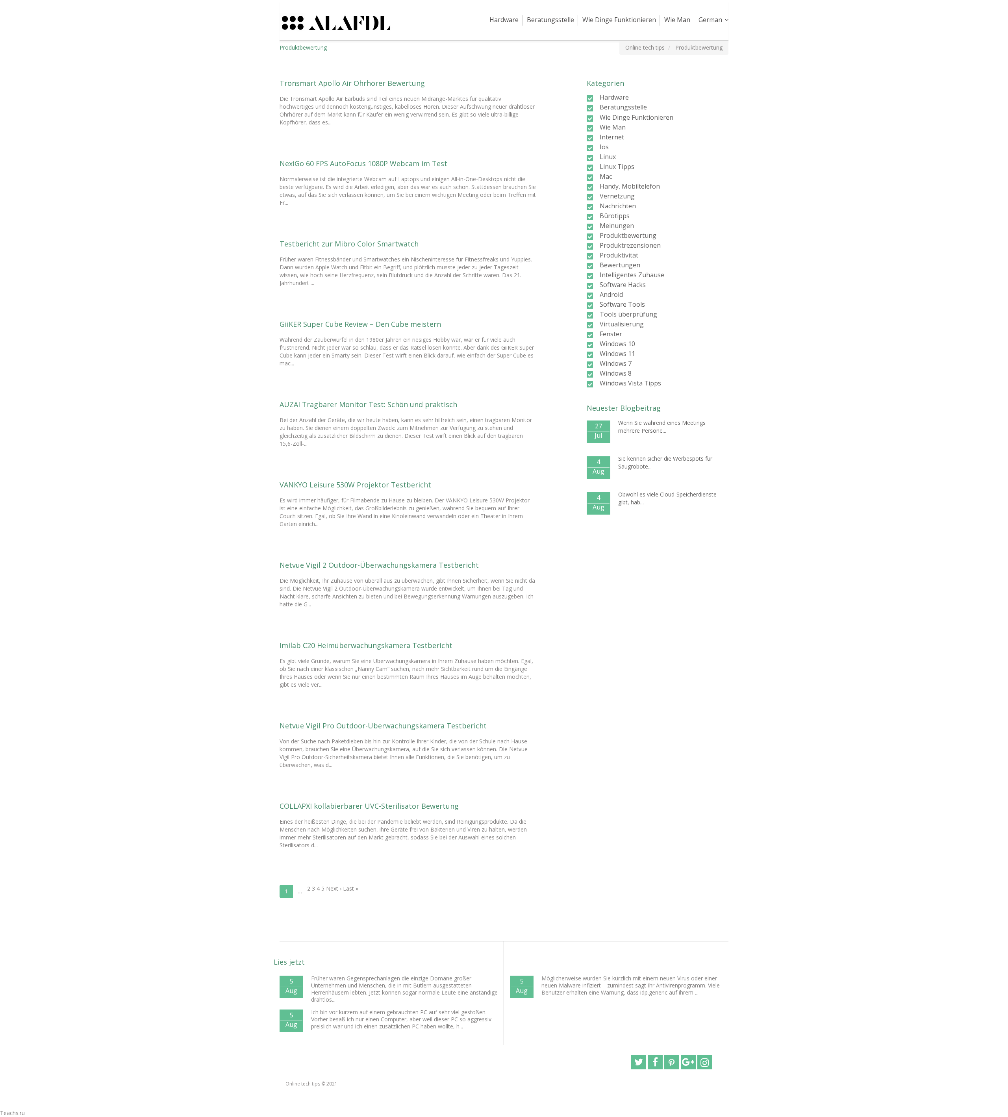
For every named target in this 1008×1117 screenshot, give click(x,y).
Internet (612, 137)
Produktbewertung (628, 235)
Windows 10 (617, 343)
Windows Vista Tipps (630, 383)
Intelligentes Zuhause (632, 274)
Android (611, 294)
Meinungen (617, 225)
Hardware (504, 19)
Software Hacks (623, 284)
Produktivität (619, 255)
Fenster (611, 334)
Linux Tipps (617, 166)
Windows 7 (616, 363)
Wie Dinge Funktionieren (619, 19)
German (710, 19)
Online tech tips (302, 1083)
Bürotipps (615, 215)
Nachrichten (618, 206)
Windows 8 (616, 373)
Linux (608, 156)
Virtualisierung (622, 324)
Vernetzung (617, 196)
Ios (604, 147)
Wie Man (677, 19)
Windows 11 (617, 353)
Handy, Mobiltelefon (630, 186)
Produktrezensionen (630, 245)
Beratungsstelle (550, 19)
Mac (606, 176)
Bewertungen (620, 265)
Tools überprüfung (628, 314)
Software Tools (622, 304)
